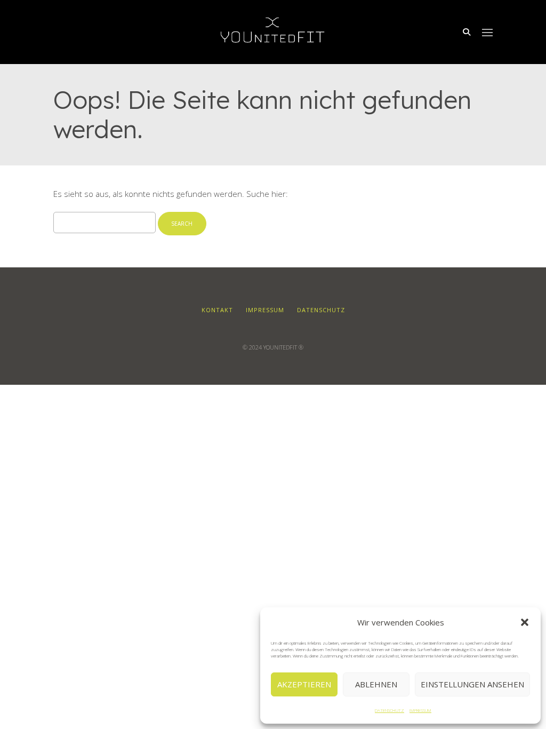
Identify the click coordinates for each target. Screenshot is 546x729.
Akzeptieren (304, 684)
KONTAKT (217, 310)
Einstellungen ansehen (472, 684)
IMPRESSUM (420, 710)
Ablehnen (376, 684)
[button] (524, 622)
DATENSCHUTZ (389, 710)
